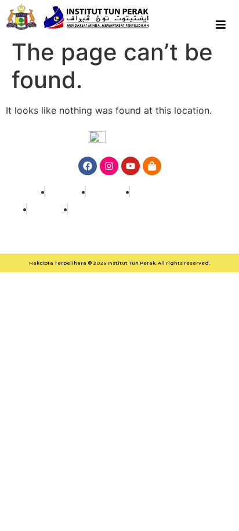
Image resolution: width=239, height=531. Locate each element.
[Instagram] (109, 166)
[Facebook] (87, 166)
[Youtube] (130, 166)
